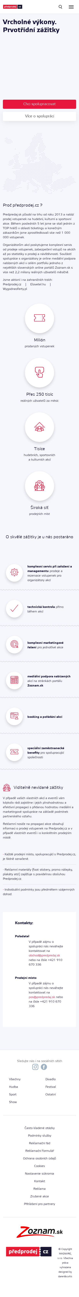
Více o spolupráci (39, 116)
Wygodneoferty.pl (15, 289)
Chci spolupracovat (39, 104)
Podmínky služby (39, 1135)
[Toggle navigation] (71, 7)
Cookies (39, 1166)
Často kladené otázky (40, 1128)
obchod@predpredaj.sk (44, 955)
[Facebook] (44, 1068)
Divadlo (50, 1079)
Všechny (15, 1079)
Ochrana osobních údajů (39, 1158)
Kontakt (39, 1181)
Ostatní (50, 1094)
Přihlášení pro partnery (39, 1204)
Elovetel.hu (38, 284)
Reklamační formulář (39, 1150)
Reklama (39, 1188)
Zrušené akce (39, 1196)
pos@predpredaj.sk (42, 997)
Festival (50, 1087)
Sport (12, 1094)
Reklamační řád (39, 1143)
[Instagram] (35, 1068)
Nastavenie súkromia (39, 1173)
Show (13, 1102)
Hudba (13, 1087)
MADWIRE (65, 1254)
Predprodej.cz (12, 284)
